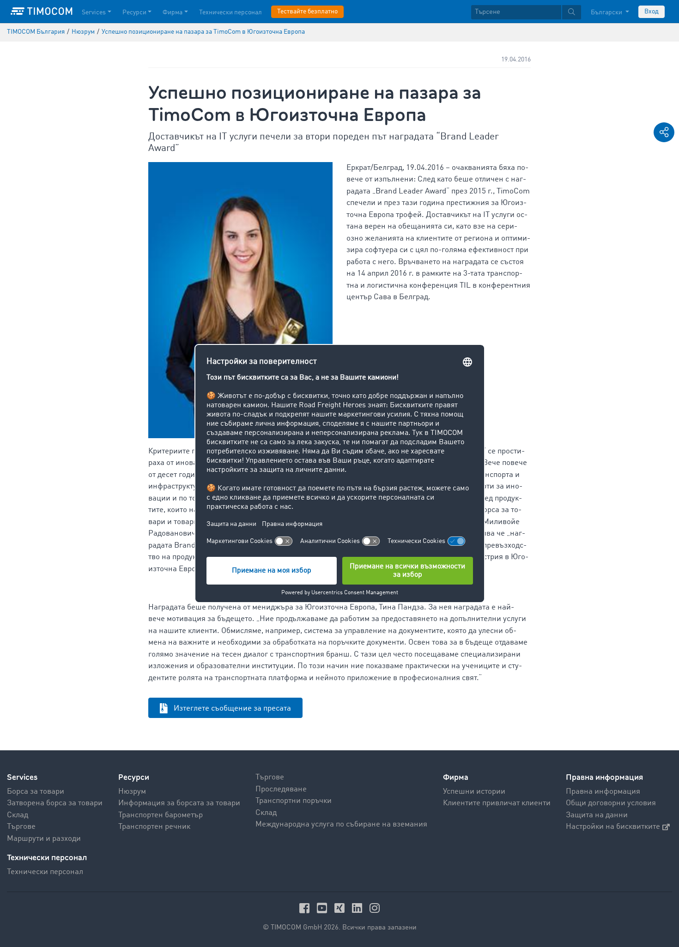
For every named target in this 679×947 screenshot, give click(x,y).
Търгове (21, 827)
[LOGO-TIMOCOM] (42, 11)
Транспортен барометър (160, 815)
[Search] (572, 12)
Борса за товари (35, 792)
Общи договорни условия (611, 803)
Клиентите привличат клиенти (497, 803)
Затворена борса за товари (55, 803)
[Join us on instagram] (375, 908)
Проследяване (281, 789)
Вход (651, 11)
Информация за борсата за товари (179, 803)
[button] (664, 132)
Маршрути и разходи (44, 839)
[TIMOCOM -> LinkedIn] (358, 908)
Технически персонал (230, 12)
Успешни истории (474, 792)
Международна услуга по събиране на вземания (341, 824)
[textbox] (526, 12)
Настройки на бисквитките (613, 827)
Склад (17, 815)
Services (94, 12)
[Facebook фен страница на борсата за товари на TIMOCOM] (305, 908)
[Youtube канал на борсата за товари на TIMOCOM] (323, 908)
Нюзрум (132, 792)
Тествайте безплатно (307, 11)
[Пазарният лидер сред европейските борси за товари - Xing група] (340, 908)
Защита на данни (597, 815)
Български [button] (607, 12)
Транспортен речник (154, 827)
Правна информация (603, 792)
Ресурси (134, 12)
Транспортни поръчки (293, 801)
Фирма (172, 12)
